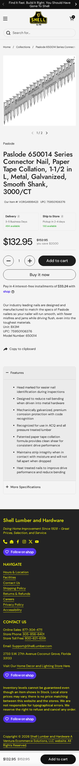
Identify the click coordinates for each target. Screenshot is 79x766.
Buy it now (40, 274)
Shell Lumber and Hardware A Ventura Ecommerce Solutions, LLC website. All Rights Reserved (37, 740)
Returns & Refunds (16, 594)
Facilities (9, 577)
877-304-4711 (32, 630)
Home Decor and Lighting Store (40, 666)
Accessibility (12, 610)
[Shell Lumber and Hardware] (38, 18)
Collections (23, 47)
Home (7, 47)
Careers (8, 599)
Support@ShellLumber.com (32, 646)
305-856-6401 (33, 634)
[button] (71, 18)
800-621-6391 (35, 638)
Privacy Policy (13, 605)
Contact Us (11, 583)
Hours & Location (16, 572)
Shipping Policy (14, 588)
